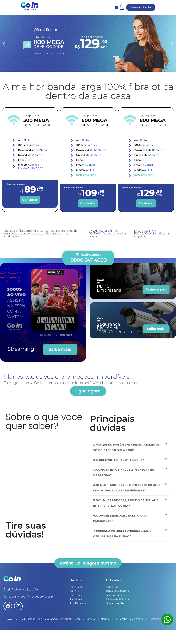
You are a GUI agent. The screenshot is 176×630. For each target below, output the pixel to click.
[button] (116, 7)
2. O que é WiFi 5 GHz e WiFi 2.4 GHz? (118, 460)
